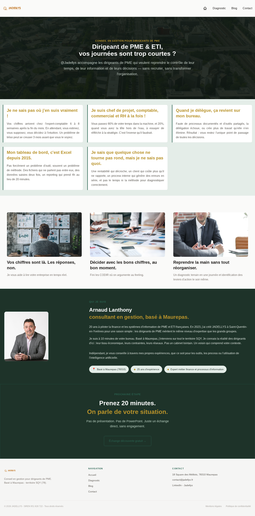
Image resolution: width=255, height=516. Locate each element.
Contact (247, 8)
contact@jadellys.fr (182, 479)
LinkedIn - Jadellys (182, 485)
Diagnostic (219, 8)
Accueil (92, 474)
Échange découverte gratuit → (127, 440)
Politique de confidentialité (238, 506)
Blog (234, 8)
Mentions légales (214, 506)
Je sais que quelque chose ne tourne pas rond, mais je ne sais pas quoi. (127, 158)
